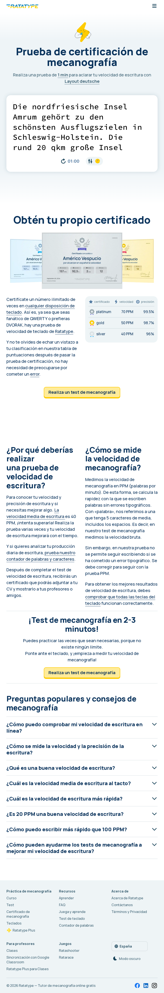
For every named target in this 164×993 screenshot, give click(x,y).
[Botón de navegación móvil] (154, 6)
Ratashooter (69, 950)
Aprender (66, 898)
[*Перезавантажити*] (63, 161)
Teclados (14, 923)
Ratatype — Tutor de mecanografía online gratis (57, 985)
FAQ (62, 905)
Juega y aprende (72, 911)
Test (10, 905)
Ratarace (66, 957)
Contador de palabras (76, 925)
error (34, 374)
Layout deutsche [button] (82, 81)
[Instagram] (154, 985)
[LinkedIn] (146, 985)
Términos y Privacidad (129, 911)
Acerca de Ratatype (127, 898)
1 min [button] (63, 75)
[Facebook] (137, 985)
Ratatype (64, 331)
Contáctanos (122, 905)
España (126, 946)
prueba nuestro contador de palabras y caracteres (40, 556)
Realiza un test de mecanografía (82, 392)
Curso (11, 898)
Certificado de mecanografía (18, 914)
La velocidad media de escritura (35, 513)
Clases (12, 950)
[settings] (94, 161)
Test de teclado (72, 918)
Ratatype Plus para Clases (27, 969)
